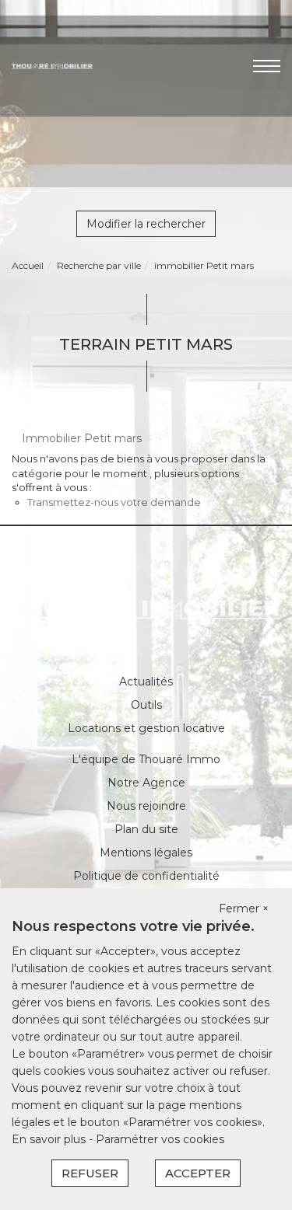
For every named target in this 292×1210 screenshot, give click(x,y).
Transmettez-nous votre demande (114, 502)
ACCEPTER (197, 1173)
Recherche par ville (99, 265)
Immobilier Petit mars (82, 438)
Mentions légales (146, 853)
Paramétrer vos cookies (160, 1139)
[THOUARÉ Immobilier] (52, 65)
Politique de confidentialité (146, 876)
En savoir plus (50, 1139)
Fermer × (244, 908)
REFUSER (90, 1173)
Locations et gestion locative (146, 728)
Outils (146, 705)
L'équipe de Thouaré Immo (146, 759)
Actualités (146, 682)
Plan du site (146, 829)
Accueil (28, 265)
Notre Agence (146, 783)
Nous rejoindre (146, 806)
